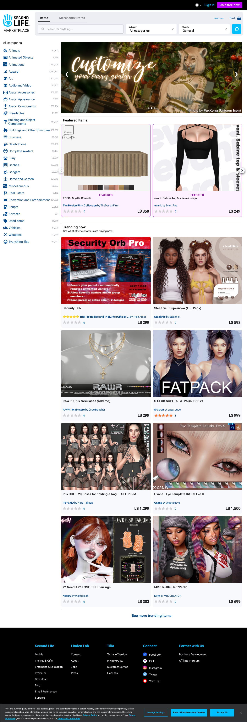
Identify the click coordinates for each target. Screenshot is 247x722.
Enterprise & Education (49, 666)
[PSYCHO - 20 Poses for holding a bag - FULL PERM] (106, 456)
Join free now (230, 5)
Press (74, 672)
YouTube (153, 681)
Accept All (222, 712)
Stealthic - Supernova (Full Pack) (177, 308)
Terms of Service (117, 654)
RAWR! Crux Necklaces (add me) (86, 401)
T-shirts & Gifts (44, 660)
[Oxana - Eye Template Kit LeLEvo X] (197, 456)
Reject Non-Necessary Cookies (189, 712)
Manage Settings (156, 712)
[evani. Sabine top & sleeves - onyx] (197, 157)
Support (40, 697)
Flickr (152, 661)
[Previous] (61, 170)
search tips (218, 18)
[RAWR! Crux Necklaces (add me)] (106, 363)
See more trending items (152, 615)
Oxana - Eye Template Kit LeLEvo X (179, 494)
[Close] (241, 712)
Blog (38, 685)
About (74, 660)
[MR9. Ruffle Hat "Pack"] (197, 549)
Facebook (154, 654)
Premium (40, 672)
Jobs (74, 666)
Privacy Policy (115, 660)
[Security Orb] (106, 270)
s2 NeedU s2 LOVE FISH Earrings (87, 587)
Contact (75, 654)
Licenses (112, 672)
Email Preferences (46, 691)
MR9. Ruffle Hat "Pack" (170, 587)
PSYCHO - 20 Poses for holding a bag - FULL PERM (99, 494)
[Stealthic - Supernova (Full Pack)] (197, 270)
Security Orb (72, 308)
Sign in (209, 5)
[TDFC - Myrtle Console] (106, 157)
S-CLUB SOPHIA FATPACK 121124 (179, 401)
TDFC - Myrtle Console (77, 198)
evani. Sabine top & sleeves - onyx (175, 198)
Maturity (185, 27)
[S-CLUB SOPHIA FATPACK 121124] (197, 363)
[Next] (242, 170)
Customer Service (117, 666)
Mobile (39, 654)
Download (41, 679)
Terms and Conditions (69, 718)
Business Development (192, 654)
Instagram (155, 667)
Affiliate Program (189, 660)
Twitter (152, 674)
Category (133, 27)
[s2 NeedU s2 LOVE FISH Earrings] (106, 549)
